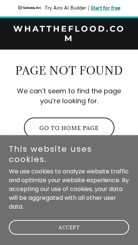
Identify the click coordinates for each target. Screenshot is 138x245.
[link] (69, 39)
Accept (69, 227)
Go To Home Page (69, 128)
